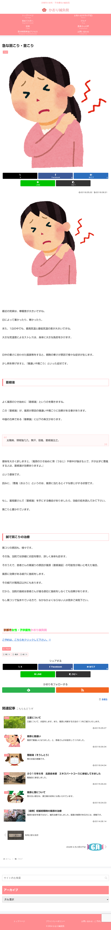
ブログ (7, 649)
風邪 (16, 654)
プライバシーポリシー (55, 921)
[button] (73, 183)
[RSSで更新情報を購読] (82, 690)
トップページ (19, 921)
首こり (24, 654)
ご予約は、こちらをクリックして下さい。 (25, 640)
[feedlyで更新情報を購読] (28, 690)
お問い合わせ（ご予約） (91, 921)
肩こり (7, 654)
